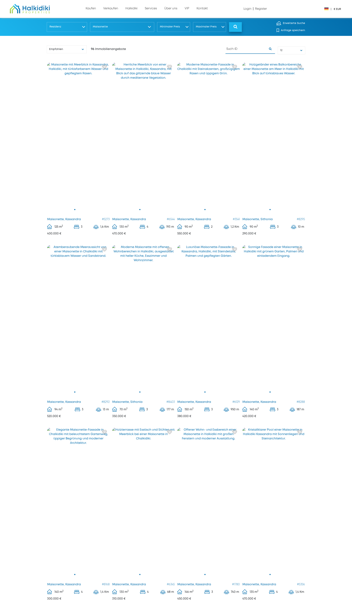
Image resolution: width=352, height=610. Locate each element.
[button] (67, 27)
